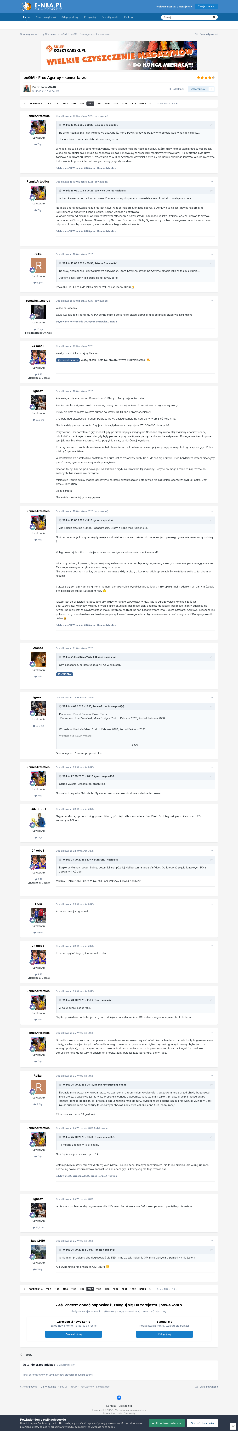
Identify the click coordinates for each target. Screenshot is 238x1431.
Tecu (38, 904)
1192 (48, 103)
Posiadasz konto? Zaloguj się (173, 6)
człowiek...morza (104, 190)
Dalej (142, 103)
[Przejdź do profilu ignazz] (38, 402)
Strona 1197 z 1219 (166, 103)
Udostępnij (177, 89)
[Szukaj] (214, 17)
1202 (133, 103)
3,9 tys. (40, 932)
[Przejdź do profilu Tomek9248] (27, 88)
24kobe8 (100, 125)
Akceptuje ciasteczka (168, 1423)
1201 (124, 103)
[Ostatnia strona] (150, 103)
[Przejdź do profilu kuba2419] (38, 1252)
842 (39, 374)
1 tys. (40, 837)
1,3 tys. (40, 329)
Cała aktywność (110, 17)
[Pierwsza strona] (24, 103)
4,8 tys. (40, 1269)
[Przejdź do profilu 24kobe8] (38, 357)
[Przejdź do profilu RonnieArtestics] (38, 127)
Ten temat (201, 17)
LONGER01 (38, 809)
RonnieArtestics (38, 116)
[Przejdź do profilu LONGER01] (38, 820)
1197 (90, 103)
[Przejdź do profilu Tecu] (38, 915)
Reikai (38, 254)
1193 (57, 103)
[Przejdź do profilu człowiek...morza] (38, 312)
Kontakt (111, 1405)
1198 (98, 103)
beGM (55, 91)
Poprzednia (36, 103)
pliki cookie (64, 1423)
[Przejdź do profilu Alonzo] (38, 659)
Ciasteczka (125, 1405)
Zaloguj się (164, 1334)
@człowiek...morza (68, 360)
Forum (26, 17)
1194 (65, 103)
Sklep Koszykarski (46, 17)
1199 (107, 103)
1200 (116, 103)
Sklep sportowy (70, 17)
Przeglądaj (90, 17)
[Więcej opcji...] (212, 116)
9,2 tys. (40, 282)
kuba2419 (38, 1240)
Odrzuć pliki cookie (202, 1423)
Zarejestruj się (206, 6)
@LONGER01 (65, 674)
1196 (82, 103)
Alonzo (38, 648)
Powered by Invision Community (119, 1413)
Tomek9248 (48, 87)
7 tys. (40, 144)
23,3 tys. (40, 419)
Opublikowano (74, 116)
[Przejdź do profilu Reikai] (38, 265)
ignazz (38, 391)
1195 (73, 103)
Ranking (128, 17)
